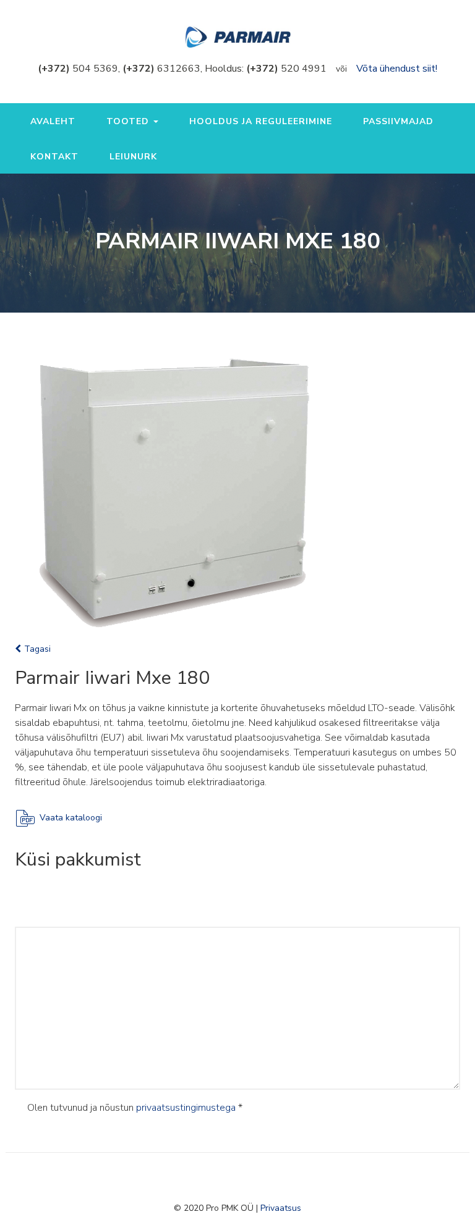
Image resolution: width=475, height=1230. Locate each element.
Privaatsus (280, 1208)
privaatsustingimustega (186, 1107)
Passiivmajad (398, 121)
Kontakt (54, 156)
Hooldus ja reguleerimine (260, 121)
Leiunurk (133, 156)
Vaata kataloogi (71, 818)
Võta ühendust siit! (396, 68)
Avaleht (52, 121)
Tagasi (37, 649)
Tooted (129, 121)
